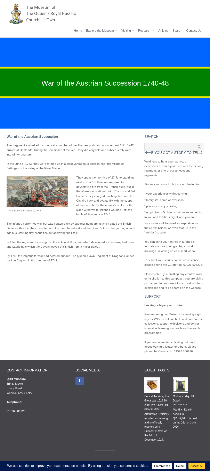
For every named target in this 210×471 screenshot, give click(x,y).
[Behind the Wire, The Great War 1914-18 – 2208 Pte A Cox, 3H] (152, 385)
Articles (163, 30)
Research (144, 30)
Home (78, 30)
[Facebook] (79, 381)
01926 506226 (16, 411)
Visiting (126, 30)
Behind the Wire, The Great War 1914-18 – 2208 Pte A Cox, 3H (156, 400)
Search (177, 30)
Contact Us (193, 30)
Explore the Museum (100, 30)
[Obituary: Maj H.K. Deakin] (180, 385)
